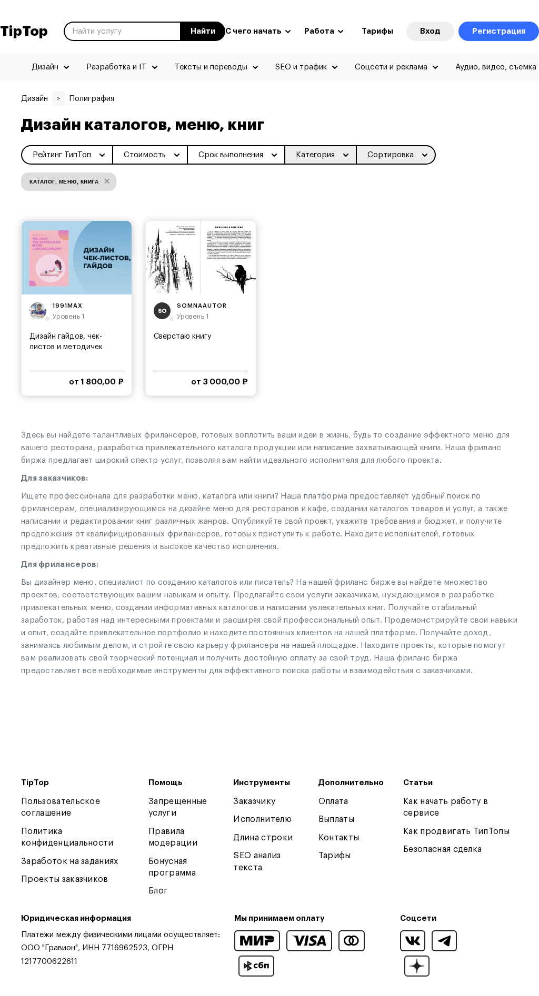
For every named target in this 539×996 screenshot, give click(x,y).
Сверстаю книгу (182, 336)
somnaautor (202, 306)
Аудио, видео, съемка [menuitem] (495, 67)
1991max (68, 306)
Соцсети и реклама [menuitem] (391, 67)
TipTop (24, 31)
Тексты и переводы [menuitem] (211, 67)
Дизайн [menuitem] (45, 67)
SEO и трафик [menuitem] (301, 67)
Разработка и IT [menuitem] (116, 67)
